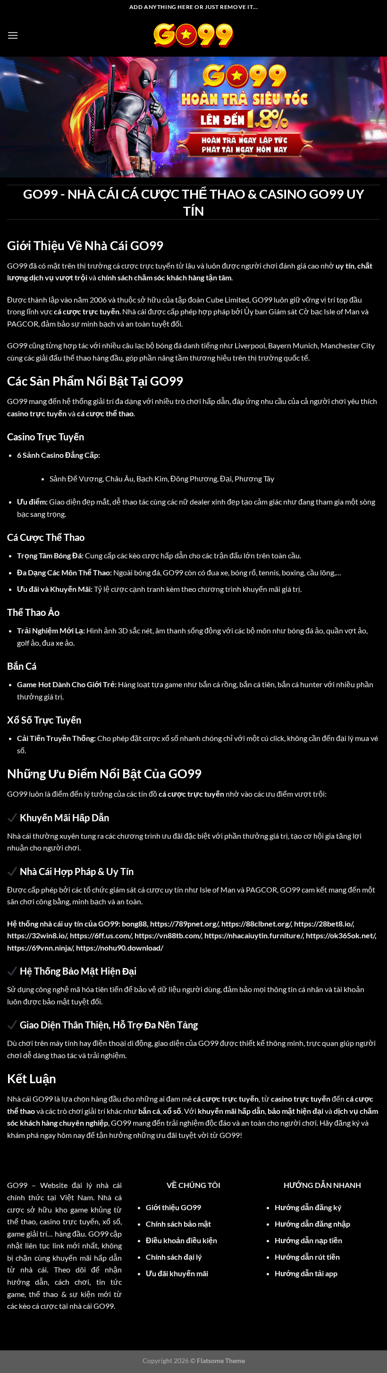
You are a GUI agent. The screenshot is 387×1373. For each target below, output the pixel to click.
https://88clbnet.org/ (256, 923)
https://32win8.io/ (37, 935)
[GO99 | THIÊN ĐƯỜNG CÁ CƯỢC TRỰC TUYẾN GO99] (193, 35)
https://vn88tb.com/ (168, 935)
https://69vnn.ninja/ (40, 947)
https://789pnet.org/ (184, 923)
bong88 (134, 923)
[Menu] (12, 35)
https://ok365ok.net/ (340, 935)
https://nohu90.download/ (119, 947)
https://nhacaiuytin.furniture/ (253, 935)
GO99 (17, 265)
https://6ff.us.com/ (100, 935)
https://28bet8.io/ (323, 923)
